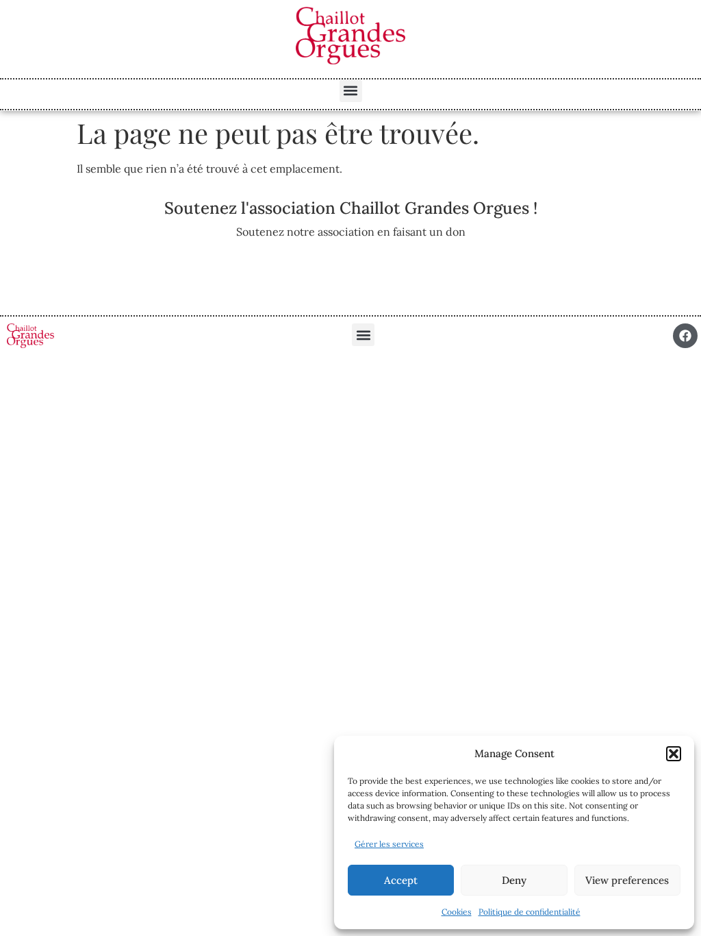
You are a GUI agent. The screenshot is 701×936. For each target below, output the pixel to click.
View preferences (627, 880)
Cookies (457, 912)
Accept (401, 880)
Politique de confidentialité (530, 912)
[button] (673, 754)
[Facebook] (685, 335)
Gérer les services (389, 844)
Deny (514, 880)
